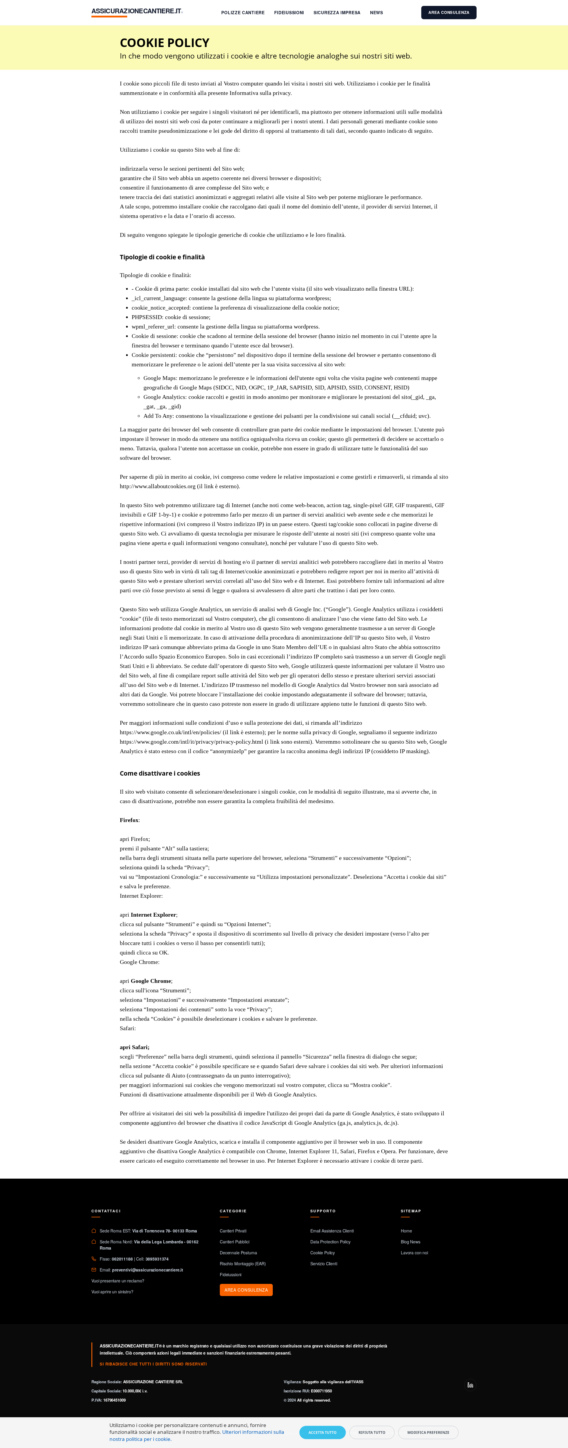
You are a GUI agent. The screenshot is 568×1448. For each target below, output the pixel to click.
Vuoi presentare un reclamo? (117, 1281)
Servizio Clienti (323, 1263)
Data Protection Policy (330, 1242)
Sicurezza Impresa (337, 12)
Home (406, 1231)
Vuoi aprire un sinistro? (112, 1292)
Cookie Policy (322, 1253)
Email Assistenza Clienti (332, 1231)
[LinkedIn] (470, 1385)
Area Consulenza (448, 12)
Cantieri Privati (233, 1231)
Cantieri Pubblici (234, 1242)
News (376, 12)
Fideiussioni (289, 12)
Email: (141, 1270)
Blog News (410, 1242)
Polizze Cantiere (242, 12)
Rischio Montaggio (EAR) (243, 1263)
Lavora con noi (414, 1253)
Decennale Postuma (238, 1253)
